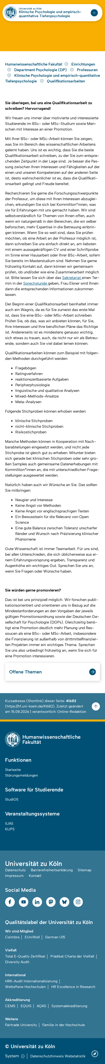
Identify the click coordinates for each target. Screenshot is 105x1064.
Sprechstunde (35, 283)
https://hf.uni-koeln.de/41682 (30, 706)
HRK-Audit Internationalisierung (31, 981)
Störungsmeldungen (21, 775)
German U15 (55, 937)
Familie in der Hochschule (63, 1025)
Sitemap (84, 870)
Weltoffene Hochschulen (25, 987)
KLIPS (10, 829)
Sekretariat (72, 277)
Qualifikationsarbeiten (66, 81)
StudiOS (11, 799)
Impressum (14, 876)
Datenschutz (15, 870)
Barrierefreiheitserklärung (52, 870)
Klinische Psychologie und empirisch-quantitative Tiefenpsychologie (50, 14)
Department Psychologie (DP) (41, 70)
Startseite (13, 770)
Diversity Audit (17, 962)
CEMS (10, 1006)
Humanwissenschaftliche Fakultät (33, 64)
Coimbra (12, 937)
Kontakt (35, 876)
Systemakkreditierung (69, 1006)
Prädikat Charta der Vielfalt (72, 956)
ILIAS (9, 823)
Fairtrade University (21, 1025)
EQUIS (26, 1006)
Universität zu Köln (30, 8)
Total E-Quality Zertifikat (25, 956)
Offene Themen (25, 672)
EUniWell (32, 937)
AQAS (41, 1006)
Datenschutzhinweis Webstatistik (57, 1056)
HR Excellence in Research (73, 987)
